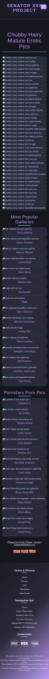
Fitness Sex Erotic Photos (19, 542)
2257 (24, 585)
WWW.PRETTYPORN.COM (24, 623)
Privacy (24, 581)
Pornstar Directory (24, 619)
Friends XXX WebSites (24, 627)
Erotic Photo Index (24, 611)
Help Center (24, 593)
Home (24, 607)
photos (37, 542)
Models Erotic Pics (24, 615)
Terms (24, 577)
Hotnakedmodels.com (24, 545)
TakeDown (24, 589)
